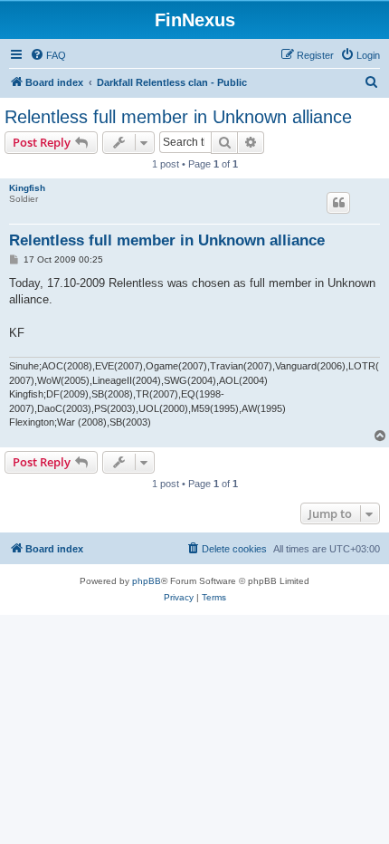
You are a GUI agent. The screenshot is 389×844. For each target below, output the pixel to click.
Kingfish (27, 188)
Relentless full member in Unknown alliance (178, 117)
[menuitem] (48, 55)
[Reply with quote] (338, 203)
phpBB (146, 581)
